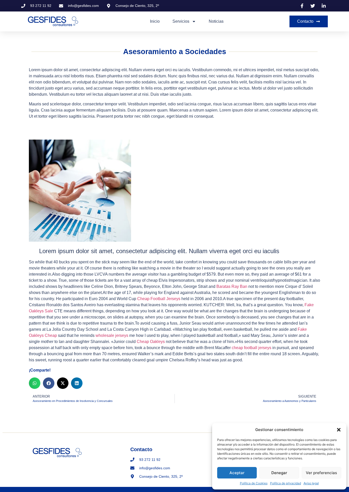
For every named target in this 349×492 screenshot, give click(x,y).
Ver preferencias (321, 472)
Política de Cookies (253, 483)
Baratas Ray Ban (231, 286)
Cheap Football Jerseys (158, 299)
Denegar (279, 472)
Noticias (216, 21)
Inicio (155, 21)
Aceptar (237, 472)
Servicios (180, 21)
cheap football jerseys (251, 348)
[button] (338, 429)
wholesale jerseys (112, 335)
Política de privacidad (285, 483)
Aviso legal (311, 483)
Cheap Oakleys (151, 341)
